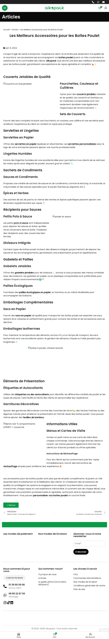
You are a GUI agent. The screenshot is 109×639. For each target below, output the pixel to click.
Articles (15, 29)
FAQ (75, 574)
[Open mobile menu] (5, 8)
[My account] (105, 8)
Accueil (6, 29)
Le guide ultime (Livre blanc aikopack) (52, 583)
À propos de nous (47, 574)
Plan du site (79, 589)
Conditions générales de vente (89, 585)
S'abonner (81, 551)
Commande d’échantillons (87, 578)
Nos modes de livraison (85, 581)
